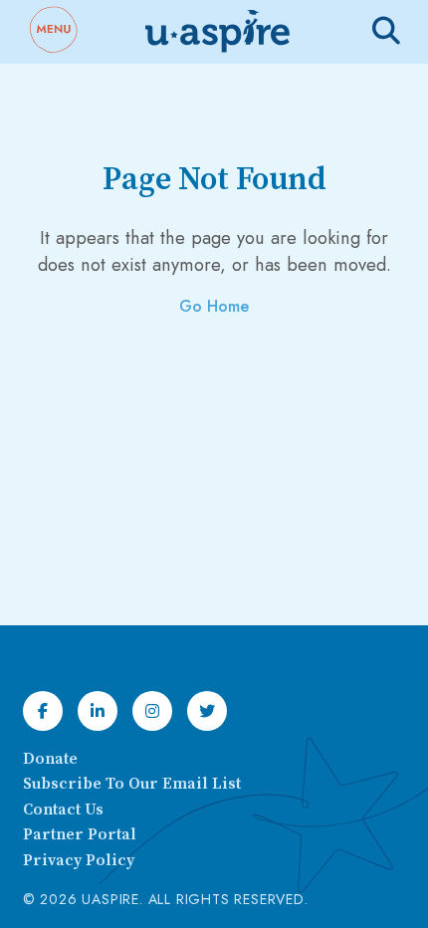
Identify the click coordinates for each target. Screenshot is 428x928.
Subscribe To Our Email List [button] (132, 784)
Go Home (214, 306)
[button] (53, 32)
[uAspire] (215, 32)
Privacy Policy (78, 860)
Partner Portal (79, 834)
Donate (50, 759)
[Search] (386, 31)
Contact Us (63, 809)
